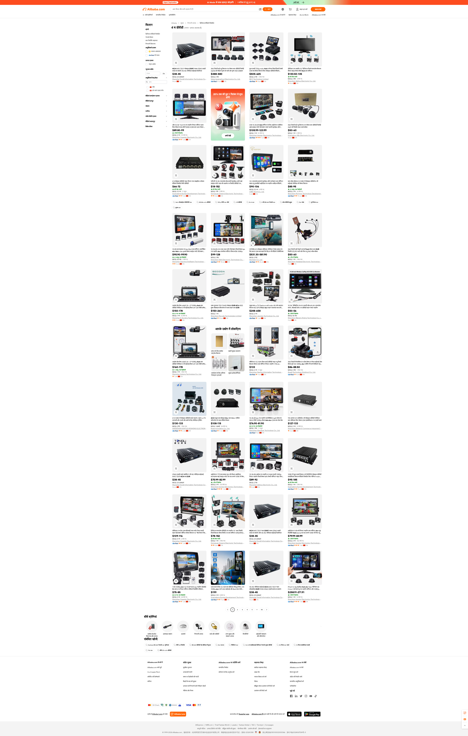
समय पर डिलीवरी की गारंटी (191, 677)
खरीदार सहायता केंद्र (260, 667)
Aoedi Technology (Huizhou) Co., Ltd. (302, 372)
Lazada (234, 725)
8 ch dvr (251, 202)
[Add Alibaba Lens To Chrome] (178, 714)
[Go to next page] (266, 609)
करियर (149, 681)
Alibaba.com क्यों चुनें (154, 667)
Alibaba (174, 23)
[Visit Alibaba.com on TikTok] (315, 696)
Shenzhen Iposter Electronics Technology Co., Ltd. (266, 135)
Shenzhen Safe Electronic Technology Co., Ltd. (228, 260)
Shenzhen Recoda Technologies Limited (226, 316)
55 (262, 610)
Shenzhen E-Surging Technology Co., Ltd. (187, 318)
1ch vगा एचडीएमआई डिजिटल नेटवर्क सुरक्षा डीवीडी (258, 645)
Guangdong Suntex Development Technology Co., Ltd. (189, 194)
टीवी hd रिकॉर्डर (180, 645)
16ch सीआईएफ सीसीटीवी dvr (183, 202)
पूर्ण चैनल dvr (314, 202)
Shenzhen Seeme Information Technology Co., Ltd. (266, 372)
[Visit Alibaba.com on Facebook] (291, 696)
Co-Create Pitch (153, 672)
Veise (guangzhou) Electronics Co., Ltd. (225, 79)
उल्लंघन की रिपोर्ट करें (260, 691)
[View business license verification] (256, 732)
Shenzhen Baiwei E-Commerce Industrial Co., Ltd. (305, 428)
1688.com (209, 725)
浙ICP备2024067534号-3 (296, 732)
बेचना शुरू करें (294, 672)
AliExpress (199, 725)
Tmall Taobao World (222, 725)
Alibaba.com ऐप (258, 714)
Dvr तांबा (301, 202)
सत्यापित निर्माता (223, 667)
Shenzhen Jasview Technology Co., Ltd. (264, 316)
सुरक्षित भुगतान (187, 667)
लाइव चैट (257, 672)
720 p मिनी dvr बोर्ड (223, 202)
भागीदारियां (293, 686)
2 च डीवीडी (239, 202)
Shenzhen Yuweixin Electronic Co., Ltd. (186, 137)
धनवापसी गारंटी (187, 672)
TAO (253, 725)
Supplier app (244, 714)
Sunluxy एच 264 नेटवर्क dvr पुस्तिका (158, 645)
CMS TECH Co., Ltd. (256, 192)
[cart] (290, 10)
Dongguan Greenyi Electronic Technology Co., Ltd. (228, 194)
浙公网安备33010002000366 (273, 732)
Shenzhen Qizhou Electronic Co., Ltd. (302, 81)
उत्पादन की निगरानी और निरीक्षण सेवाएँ (194, 686)
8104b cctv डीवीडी (204, 202)
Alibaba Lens (157, 714)
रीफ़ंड (256, 681)
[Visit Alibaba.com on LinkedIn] (296, 696)
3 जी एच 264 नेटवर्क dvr (268, 202)
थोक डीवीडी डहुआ (287, 202)
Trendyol (260, 725)
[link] (465, 713)
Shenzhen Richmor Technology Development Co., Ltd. (305, 194)
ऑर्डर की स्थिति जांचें (296, 677)
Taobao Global (244, 725)
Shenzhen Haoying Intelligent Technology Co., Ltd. (189, 262)
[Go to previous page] (227, 609)
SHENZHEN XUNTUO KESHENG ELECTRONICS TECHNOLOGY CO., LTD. (189, 428)
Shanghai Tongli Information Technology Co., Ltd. (189, 79)
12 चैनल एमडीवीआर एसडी (303, 645)
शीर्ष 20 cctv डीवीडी (165, 650)
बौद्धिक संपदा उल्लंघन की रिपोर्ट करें (264, 686)
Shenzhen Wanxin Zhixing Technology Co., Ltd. (305, 318)
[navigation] (156, 316)
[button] (260, 9)
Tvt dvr (150, 650)
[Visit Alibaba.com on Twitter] (301, 696)
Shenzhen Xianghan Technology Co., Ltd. (264, 430)
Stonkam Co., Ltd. (256, 260)
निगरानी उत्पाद (191, 23)
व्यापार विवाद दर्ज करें (260, 677)
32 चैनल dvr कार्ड (284, 645)
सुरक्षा (182, 23)
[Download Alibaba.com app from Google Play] (312, 714)
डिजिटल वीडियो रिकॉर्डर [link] (207, 23)
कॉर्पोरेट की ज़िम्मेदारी (153, 677)
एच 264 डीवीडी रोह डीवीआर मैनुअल (201, 645)
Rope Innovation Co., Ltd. (220, 428)
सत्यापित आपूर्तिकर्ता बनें (297, 681)
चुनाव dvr (178, 207)
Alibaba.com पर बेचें (296, 667)
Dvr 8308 (221, 645)
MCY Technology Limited (258, 79)
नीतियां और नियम (188, 691)
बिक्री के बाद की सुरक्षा (189, 681)
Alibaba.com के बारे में (155, 662)
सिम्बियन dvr (234, 645)
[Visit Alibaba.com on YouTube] (310, 696)
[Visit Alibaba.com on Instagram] (305, 696)
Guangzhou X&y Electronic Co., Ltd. (301, 135)
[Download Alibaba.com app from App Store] (294, 714)
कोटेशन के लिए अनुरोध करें (226, 672)
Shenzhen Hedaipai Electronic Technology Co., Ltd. (305, 262)
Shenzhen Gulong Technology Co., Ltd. (186, 374)
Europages (269, 725)
